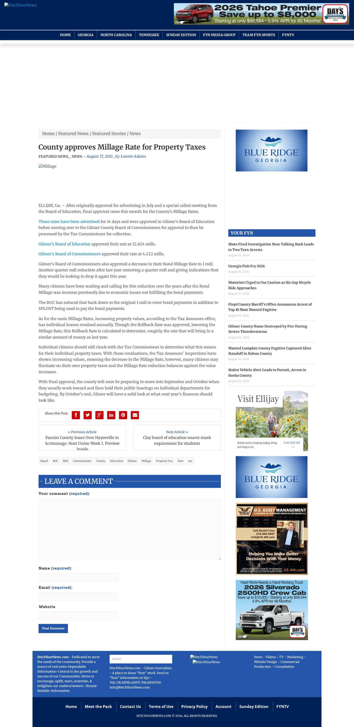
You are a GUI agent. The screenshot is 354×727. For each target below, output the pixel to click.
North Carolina (116, 35)
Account (223, 706)
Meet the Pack (98, 706)
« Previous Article (82, 432)
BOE (65, 461)
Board (44, 461)
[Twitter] (88, 415)
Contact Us (130, 706)
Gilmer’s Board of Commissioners (70, 253)
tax (190, 461)
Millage (146, 461)
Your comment (64, 493)
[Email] (135, 415)
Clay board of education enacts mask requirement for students (177, 440)
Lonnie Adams (133, 156)
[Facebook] (76, 415)
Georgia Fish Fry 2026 (246, 266)
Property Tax (164, 461)
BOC (55, 461)
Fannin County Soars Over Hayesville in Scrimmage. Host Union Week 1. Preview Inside (82, 443)
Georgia (85, 35)
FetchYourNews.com (125, 668)
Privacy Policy (194, 706)
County (100, 461)
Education (116, 461)
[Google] (99, 415)
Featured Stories (109, 133)
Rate (181, 461)
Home (65, 35)
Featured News (73, 133)
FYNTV (288, 35)
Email (55, 587)
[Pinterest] (123, 415)
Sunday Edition (181, 35)
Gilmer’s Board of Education (65, 244)
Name (55, 568)
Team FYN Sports (259, 35)
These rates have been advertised (69, 221)
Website (47, 607)
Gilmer (132, 461)
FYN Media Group (219, 35)
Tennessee (149, 35)
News (135, 133)
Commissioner (82, 461)
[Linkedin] (111, 415)
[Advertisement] (177, 84)
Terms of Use (161, 706)
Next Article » (177, 432)
